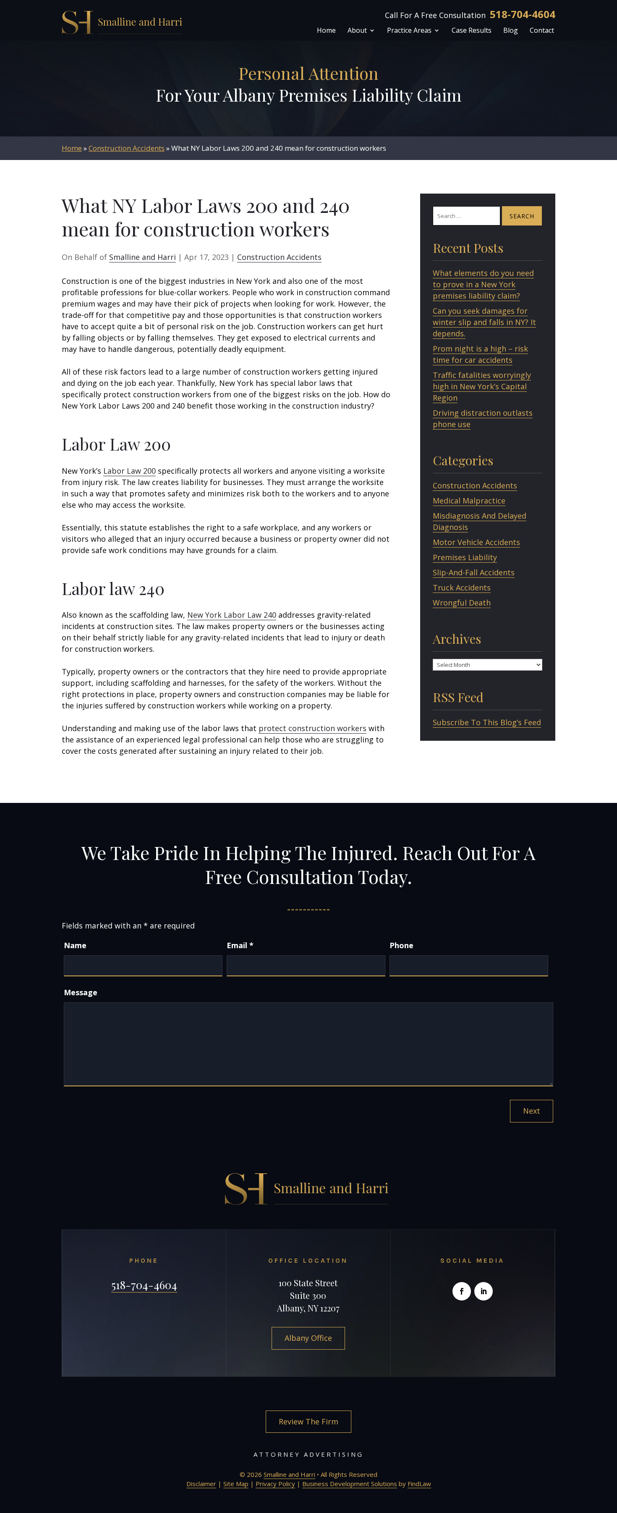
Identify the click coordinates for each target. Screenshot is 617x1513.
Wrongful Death (462, 603)
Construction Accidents (279, 257)
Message (80, 992)
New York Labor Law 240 (231, 615)
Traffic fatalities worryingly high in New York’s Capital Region (482, 386)
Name (75, 945)
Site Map (235, 1483)
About (357, 31)
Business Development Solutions (349, 1483)
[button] (608, 1452)
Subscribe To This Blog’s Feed (487, 722)
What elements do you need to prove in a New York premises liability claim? (483, 284)
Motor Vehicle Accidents (476, 542)
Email (240, 945)
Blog (510, 31)
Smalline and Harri (142, 257)
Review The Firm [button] (308, 1421)
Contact (542, 31)
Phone (401, 945)
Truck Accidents (462, 587)
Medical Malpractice (469, 501)
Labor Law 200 (129, 471)
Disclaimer (201, 1483)
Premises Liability (465, 557)
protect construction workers (312, 728)
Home (326, 31)
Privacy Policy (275, 1483)
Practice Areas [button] (409, 31)
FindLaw (419, 1483)
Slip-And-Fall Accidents (474, 572)
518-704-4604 (522, 14)
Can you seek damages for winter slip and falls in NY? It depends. (484, 322)
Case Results (472, 31)
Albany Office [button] (308, 1338)
